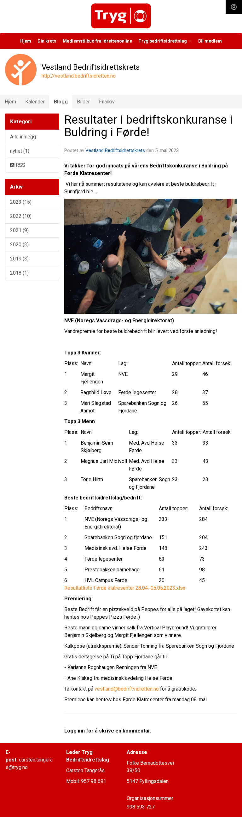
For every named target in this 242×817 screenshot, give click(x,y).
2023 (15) (21, 202)
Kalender (35, 102)
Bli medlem (210, 41)
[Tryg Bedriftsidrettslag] (121, 15)
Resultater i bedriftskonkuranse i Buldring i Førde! (148, 126)
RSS (19, 165)
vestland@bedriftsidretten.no (127, 689)
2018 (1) (19, 273)
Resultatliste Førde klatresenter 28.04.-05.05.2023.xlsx (124, 588)
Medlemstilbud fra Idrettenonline (97, 41)
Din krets (46, 41)
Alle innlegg (23, 137)
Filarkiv (107, 102)
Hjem (25, 41)
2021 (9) (19, 230)
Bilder (83, 102)
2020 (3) (19, 245)
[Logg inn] (233, 7)
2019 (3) (19, 259)
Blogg (61, 102)
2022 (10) (21, 216)
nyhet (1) (19, 151)
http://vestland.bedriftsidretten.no (79, 76)
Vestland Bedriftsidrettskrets (115, 150)
